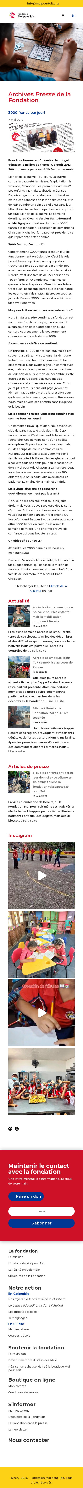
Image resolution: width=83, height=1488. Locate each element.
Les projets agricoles (22, 1312)
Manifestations (18, 1329)
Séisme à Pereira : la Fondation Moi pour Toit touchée (50, 713)
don (23, 1354)
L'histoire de (26, 1263)
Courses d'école (19, 1335)
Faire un (14, 1354)
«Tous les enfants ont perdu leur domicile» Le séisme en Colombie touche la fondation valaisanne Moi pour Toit (53, 782)
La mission (15, 1257)
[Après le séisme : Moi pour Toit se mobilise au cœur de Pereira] (19, 667)
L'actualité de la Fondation (26, 1417)
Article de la (58, 586)
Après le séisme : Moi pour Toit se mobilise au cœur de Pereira (53, 662)
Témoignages (17, 1318)
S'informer (22, 1404)
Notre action (24, 1288)
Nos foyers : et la (37, 1299)
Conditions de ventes (23, 1392)
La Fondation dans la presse (28, 1423)
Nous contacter (28, 1440)
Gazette (35, 591)
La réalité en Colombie (24, 1269)
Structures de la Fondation (26, 1276)
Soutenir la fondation (36, 1348)
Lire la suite (38, 650)
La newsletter (18, 1429)
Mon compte (17, 1386)
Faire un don (28, 1196)
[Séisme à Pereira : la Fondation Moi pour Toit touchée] (19, 718)
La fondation (23, 1251)
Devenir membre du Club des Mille (32, 1360)
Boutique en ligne (31, 1380)
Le (35, 1305)
